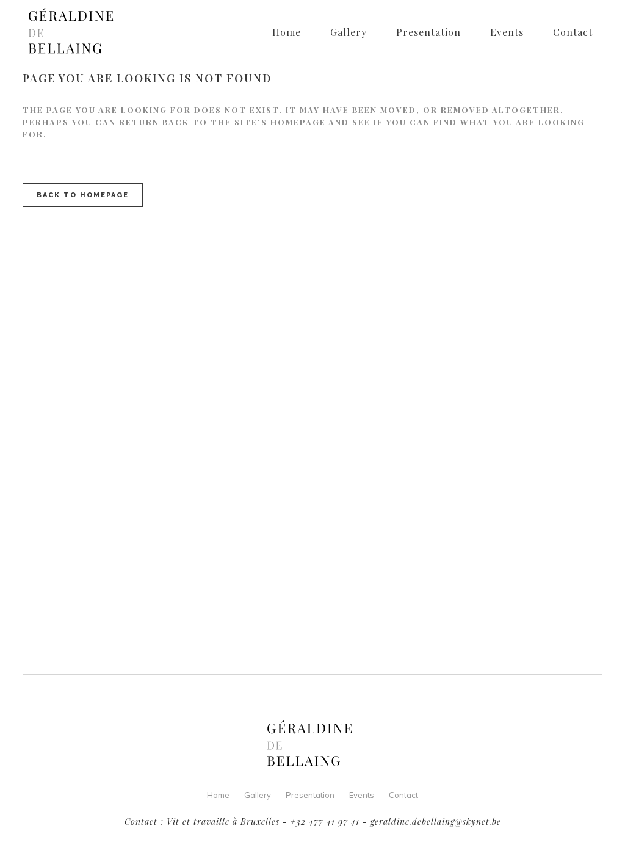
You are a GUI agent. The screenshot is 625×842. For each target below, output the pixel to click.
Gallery (257, 795)
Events (361, 795)
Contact (403, 795)
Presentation (310, 795)
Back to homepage (83, 195)
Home (218, 795)
